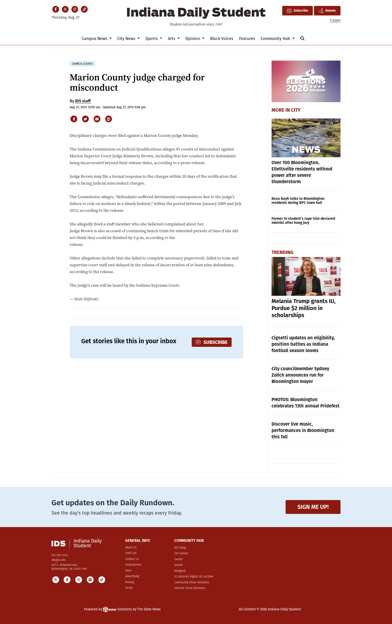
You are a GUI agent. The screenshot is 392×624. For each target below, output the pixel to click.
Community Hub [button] (276, 38)
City (296, 110)
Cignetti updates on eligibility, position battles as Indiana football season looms (303, 344)
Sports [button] (152, 38)
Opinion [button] (193, 38)
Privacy (129, 582)
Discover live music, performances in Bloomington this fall (303, 430)
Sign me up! (313, 507)
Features (247, 38)
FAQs (128, 570)
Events (178, 559)
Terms (129, 588)
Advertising (132, 576)
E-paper (335, 20)
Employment (133, 564)
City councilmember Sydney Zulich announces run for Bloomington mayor (300, 375)
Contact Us (132, 559)
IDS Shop (180, 547)
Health (178, 565)
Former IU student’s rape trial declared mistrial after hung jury (303, 220)
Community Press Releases (191, 582)
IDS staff (83, 101)
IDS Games (181, 553)
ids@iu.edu (58, 560)
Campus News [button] (95, 38)
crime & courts (82, 63)
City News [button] (126, 38)
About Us (131, 547)
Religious (180, 571)
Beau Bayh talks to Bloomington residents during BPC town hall (298, 200)
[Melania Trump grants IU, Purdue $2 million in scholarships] (306, 276)
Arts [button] (172, 38)
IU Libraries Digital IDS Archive (193, 576)
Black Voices (221, 38)
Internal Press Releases (189, 588)
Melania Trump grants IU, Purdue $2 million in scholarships (304, 308)
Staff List (130, 553)
